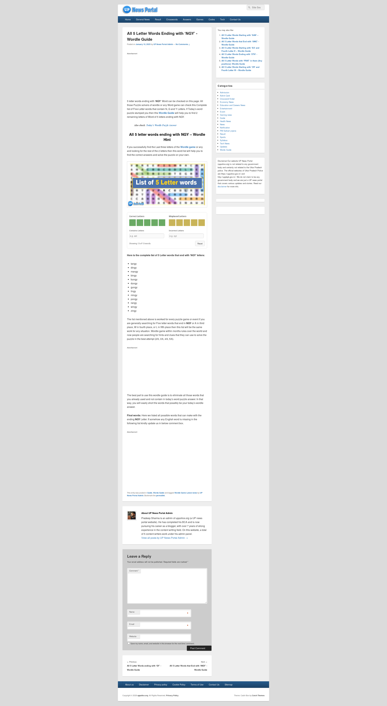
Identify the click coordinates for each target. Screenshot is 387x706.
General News (143, 19)
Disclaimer (144, 684)
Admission (224, 92)
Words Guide (158, 492)
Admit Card (225, 95)
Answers (187, 19)
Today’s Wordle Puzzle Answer (161, 125)
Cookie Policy (178, 684)
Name (131, 611)
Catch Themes (258, 695)
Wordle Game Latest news (185, 492)
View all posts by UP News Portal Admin (164, 537)
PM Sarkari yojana (228, 130)
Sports (223, 137)
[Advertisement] (167, 77)
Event (222, 111)
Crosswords (172, 19)
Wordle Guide (166, 113)
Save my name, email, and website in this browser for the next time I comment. (162, 643)
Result (158, 19)
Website (132, 636)
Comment (134, 570)
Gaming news (226, 114)
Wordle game (187, 147)
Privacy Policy (172, 695)
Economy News (227, 102)
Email (131, 624)
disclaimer (222, 186)
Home (128, 19)
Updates (223, 146)
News (222, 124)
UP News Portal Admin (163, 44)
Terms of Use (197, 684)
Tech (222, 19)
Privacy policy (160, 684)
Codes (212, 19)
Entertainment (226, 108)
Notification (225, 127)
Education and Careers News (232, 105)
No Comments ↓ (183, 44)
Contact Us (235, 19)
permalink (160, 495)
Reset (200, 243)
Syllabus (224, 140)
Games (199, 19)
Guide (149, 492)
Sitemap (229, 684)
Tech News (225, 143)
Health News (225, 121)
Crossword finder (227, 98)
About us (129, 684)
